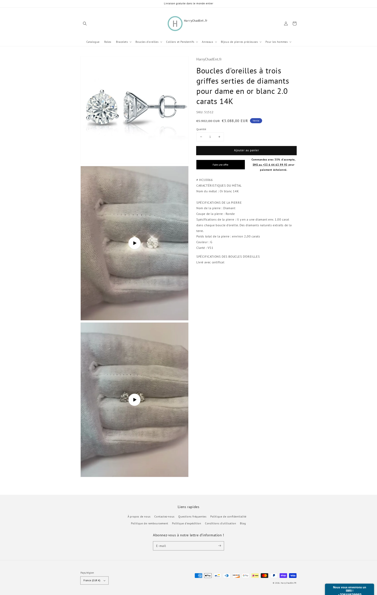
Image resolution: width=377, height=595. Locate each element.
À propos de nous (139, 516)
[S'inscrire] (219, 545)
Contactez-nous (164, 516)
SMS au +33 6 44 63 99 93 (270, 164)
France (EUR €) (92, 580)
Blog (243, 523)
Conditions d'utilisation (220, 523)
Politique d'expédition (186, 523)
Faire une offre (220, 164)
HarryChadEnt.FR (289, 583)
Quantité (201, 129)
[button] (85, 23)
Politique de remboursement (149, 523)
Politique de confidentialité (228, 516)
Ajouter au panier (246, 150)
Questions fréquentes (192, 516)
